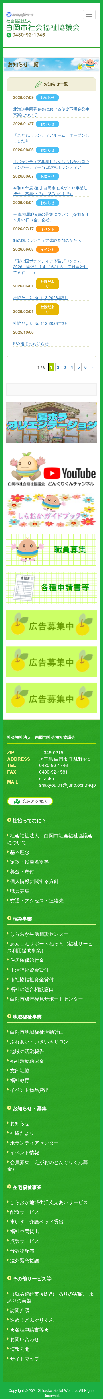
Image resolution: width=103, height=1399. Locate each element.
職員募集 (19, 890)
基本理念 (19, 852)
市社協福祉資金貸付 (32, 979)
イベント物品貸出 (29, 1089)
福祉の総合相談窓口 (32, 989)
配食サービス (24, 1211)
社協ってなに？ (30, 820)
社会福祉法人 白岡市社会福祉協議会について (50, 839)
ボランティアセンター (34, 1142)
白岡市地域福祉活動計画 (37, 1031)
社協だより (22, 1132)
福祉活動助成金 (27, 1060)
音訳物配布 (22, 1250)
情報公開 (19, 1348)
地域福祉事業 (27, 1016)
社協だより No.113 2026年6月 (40, 297)
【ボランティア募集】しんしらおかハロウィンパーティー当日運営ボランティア (51, 164)
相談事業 (22, 918)
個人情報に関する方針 (34, 881)
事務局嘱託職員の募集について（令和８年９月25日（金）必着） (51, 217)
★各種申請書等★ (29, 1329)
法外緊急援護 (24, 1260)
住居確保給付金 (27, 960)
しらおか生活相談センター (39, 933)
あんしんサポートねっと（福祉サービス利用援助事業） (50, 947)
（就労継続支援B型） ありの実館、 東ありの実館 (50, 1297)
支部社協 (19, 1070)
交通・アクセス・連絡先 (37, 900)
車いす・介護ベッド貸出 (37, 1221)
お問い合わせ (24, 1339)
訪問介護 (19, 1310)
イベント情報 (24, 1152)
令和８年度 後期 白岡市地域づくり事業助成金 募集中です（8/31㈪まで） (50, 190)
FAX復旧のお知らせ (31, 343)
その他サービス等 (32, 1278)
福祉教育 (19, 1080)
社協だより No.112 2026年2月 (40, 323)
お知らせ (19, 1123)
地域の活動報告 (27, 1051)
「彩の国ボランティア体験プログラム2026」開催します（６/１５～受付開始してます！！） (50, 266)
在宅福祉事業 (27, 1187)
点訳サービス (24, 1240)
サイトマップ (24, 1358)
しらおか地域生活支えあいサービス (49, 1202)
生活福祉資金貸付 (29, 969)
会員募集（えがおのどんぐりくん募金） (47, 1165)
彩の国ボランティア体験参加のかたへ (47, 240)
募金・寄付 (22, 871)
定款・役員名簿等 (29, 861)
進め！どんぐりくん (32, 1319)
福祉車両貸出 (24, 1231)
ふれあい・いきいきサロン (39, 1041)
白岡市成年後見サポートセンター (46, 998)
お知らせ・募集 (30, 1108)
